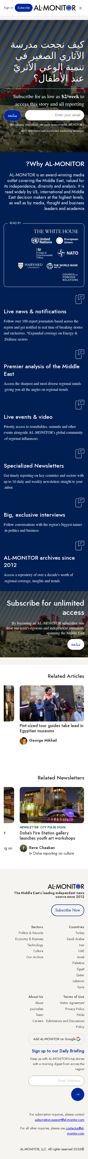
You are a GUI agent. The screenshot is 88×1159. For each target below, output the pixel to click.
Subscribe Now (67, 910)
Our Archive (34, 957)
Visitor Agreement (72, 1002)
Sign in (8, 8)
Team (39, 1014)
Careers (37, 1021)
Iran (81, 945)
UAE (81, 951)
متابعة (75, 644)
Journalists (36, 1009)
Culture (38, 951)
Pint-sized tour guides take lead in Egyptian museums (51, 728)
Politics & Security (31, 932)
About (39, 1002)
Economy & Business (29, 939)
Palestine (78, 963)
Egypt (80, 969)
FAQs (80, 1014)
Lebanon (78, 981)
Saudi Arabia (75, 939)
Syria (80, 987)
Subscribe (24, 8)
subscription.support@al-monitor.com (59, 1119)
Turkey (79, 932)
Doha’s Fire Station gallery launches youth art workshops (47, 835)
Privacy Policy (74, 1009)
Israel (80, 957)
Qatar (80, 975)
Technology (35, 945)
